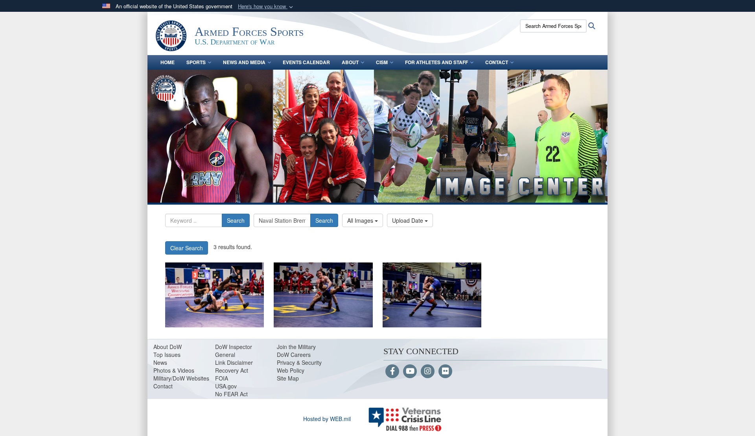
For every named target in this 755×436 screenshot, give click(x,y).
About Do (165, 347)
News (160, 362)
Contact (496, 62)
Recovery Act (231, 370)
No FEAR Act (231, 394)
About (350, 62)
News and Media (244, 62)
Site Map (288, 378)
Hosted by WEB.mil (327, 419)
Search (236, 220)
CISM (382, 62)
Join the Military (296, 347)
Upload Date (408, 220)
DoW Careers (294, 354)
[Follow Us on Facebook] (392, 371)
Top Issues (166, 354)
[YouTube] (410, 371)
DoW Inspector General (233, 350)
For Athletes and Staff (436, 62)
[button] (266, 6)
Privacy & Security (299, 362)
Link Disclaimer (234, 362)
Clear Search (186, 248)
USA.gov (226, 386)
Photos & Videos (173, 370)
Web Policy (290, 370)
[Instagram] (428, 371)
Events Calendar (306, 62)
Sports (196, 62)
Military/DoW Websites (181, 378)
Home (167, 62)
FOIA (221, 378)
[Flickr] (445, 371)
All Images (361, 220)
